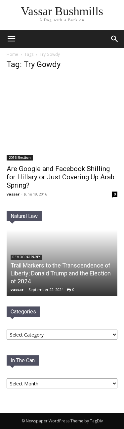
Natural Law (24, 216)
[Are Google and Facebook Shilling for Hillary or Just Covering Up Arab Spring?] (62, 118)
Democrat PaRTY (26, 257)
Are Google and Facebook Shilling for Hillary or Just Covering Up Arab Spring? (60, 177)
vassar (13, 194)
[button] (114, 39)
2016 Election (20, 157)
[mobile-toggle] (11, 39)
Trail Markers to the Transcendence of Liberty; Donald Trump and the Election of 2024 (61, 273)
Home (12, 54)
